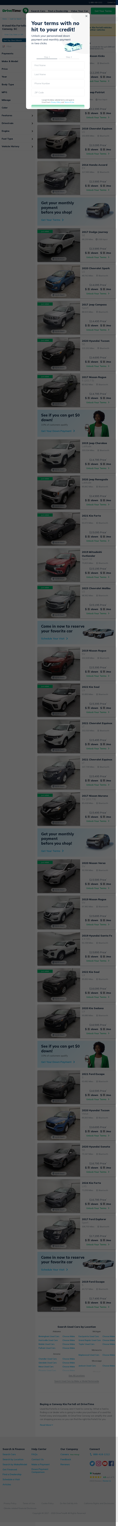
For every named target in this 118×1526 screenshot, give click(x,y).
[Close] (86, 16)
